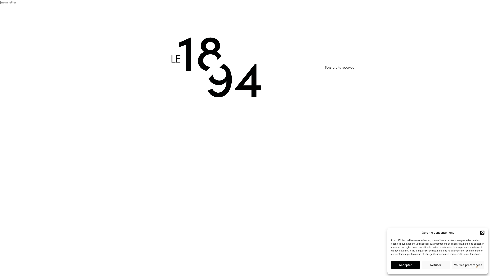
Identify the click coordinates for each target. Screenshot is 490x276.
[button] (482, 233)
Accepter (405, 265)
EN (470, 267)
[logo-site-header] (27, 11)
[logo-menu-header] (472, 10)
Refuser (435, 265)
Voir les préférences (468, 265)
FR (476, 267)
